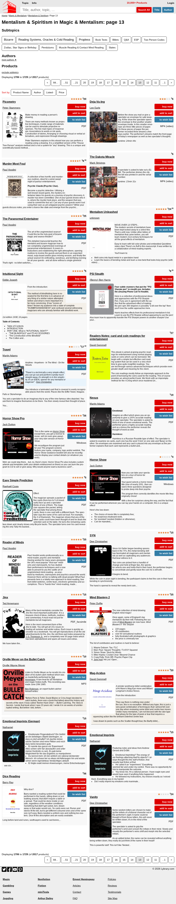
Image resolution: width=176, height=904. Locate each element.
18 (100, 82)
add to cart (79, 113)
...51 (65, 82)
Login (170, 3)
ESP (136, 39)
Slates (112, 47)
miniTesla (43, 892)
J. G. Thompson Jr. (34, 636)
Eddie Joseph (10, 279)
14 (132, 82)
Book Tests (101, 39)
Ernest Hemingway (84, 879)
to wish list (78, 119)
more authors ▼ (9, 60)
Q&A (126, 39)
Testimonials (114, 892)
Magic (6, 879)
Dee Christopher (44, 382)
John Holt (98, 659)
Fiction (42, 885)
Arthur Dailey (45, 898)
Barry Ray (8, 782)
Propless (84, 39)
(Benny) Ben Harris (100, 279)
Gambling (8, 885)
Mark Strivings (97, 162)
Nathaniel (8, 727)
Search (144, 9)
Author (168, 9)
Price (61, 92)
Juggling (8, 898)
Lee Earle (95, 107)
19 (92, 82)
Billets (115, 39)
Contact (77, 892)
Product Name (21, 92)
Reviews (112, 885)
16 (116, 82)
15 (124, 82)
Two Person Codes (154, 39)
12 (147, 82)
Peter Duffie (96, 603)
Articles (77, 885)
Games (7, 892)
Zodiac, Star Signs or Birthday (20, 47)
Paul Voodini (9, 169)
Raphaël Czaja (11, 486)
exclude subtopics (10, 72)
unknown (95, 217)
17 (108, 82)
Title (157, 9)
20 (84, 82)
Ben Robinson (31, 689)
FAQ (75, 898)
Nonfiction (44, 879)
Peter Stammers (11, 107)
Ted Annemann (11, 603)
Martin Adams (10, 355)
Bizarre (8, 39)
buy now (80, 106)
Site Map (112, 898)
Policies (112, 879)
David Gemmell (98, 345)
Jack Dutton (9, 424)
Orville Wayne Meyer (14, 665)
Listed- (50, 92)
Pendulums (48, 47)
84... (55, 82)
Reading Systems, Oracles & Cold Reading (46, 39)
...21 (75, 82)
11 (155, 82)
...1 (164, 82)
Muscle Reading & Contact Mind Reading (81, 47)
